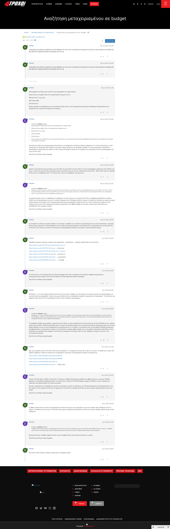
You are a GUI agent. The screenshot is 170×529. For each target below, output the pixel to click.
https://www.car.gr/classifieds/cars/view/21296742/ (45, 355)
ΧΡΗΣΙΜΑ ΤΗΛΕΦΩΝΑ (125, 471)
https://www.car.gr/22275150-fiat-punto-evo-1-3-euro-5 (47, 251)
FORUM (78, 495)
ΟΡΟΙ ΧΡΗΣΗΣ (57, 519)
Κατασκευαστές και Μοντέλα (35, 37)
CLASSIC (97, 489)
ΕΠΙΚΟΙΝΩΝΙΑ (89, 519)
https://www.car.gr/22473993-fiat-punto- (42, 257)
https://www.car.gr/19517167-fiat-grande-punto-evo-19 (47, 245)
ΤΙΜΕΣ (77, 492)
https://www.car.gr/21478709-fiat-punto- (42, 248)
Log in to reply (110, 41)
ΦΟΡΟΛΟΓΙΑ (65, 471)
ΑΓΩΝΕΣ (97, 485)
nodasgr (31, 45)
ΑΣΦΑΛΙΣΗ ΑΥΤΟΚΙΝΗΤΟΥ (102, 471)
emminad (31, 119)
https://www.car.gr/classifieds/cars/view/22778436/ (45, 358)
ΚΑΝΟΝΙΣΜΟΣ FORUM (73, 519)
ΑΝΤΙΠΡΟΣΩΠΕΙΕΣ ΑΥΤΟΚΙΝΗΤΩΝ (42, 471)
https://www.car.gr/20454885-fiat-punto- (42, 260)
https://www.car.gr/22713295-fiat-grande (42, 254)
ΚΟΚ (140, 471)
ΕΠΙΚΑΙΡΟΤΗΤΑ (81, 485)
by (80, 526)
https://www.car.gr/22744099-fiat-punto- (42, 364)
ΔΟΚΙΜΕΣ (78, 489)
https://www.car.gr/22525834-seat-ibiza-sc (43, 361)
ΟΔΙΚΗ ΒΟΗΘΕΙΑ (80, 471)
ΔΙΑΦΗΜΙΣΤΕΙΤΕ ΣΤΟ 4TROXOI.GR (109, 519)
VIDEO (96, 492)
